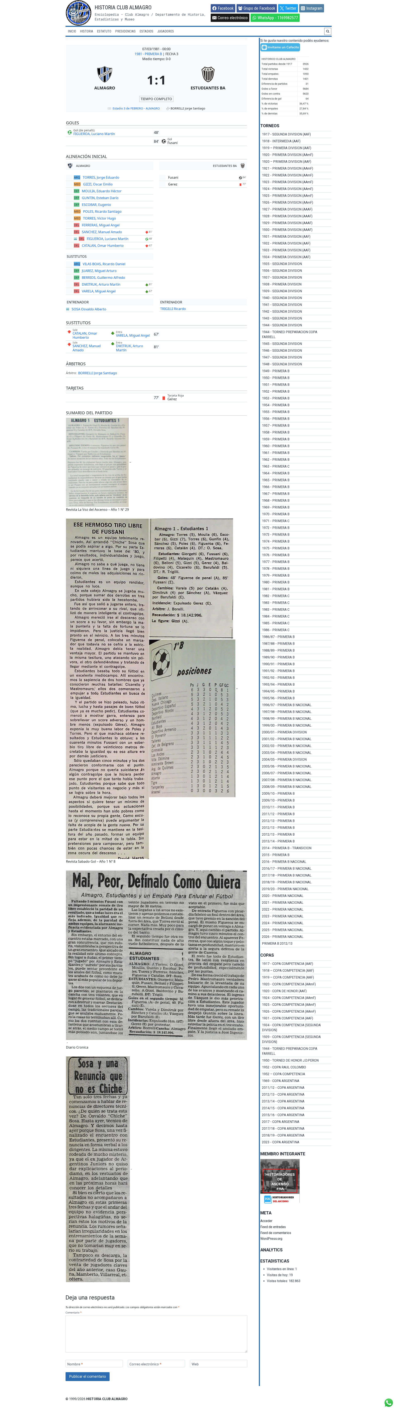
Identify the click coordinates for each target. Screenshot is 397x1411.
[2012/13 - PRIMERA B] (295, 821)
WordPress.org (271, 1239)
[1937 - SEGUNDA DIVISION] (295, 277)
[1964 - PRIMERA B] (295, 473)
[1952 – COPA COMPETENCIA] (295, 1074)
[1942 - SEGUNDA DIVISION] (295, 311)
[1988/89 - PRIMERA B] (295, 650)
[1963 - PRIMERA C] (295, 466)
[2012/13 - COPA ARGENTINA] (295, 1094)
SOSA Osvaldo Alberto (89, 309)
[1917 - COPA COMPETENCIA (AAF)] (295, 964)
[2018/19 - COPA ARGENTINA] (295, 1135)
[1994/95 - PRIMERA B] (295, 691)
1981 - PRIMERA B (149, 54)
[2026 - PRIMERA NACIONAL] (295, 937)
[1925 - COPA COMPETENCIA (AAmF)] (295, 1004)
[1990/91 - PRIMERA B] (295, 664)
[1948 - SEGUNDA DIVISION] (295, 364)
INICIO (72, 31)
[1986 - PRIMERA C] (295, 630)
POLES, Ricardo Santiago (102, 211)
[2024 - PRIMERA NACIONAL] (295, 923)
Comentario (73, 1312)
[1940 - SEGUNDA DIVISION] (295, 298)
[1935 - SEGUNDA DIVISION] (295, 264)
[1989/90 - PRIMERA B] (295, 657)
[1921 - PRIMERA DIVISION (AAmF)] (295, 168)
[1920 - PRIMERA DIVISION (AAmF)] (295, 155)
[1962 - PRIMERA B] (295, 459)
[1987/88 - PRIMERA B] (295, 643)
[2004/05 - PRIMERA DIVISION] (295, 759)
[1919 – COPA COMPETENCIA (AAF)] (295, 977)
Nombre (75, 1364)
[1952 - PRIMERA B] (295, 391)
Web (195, 1364)
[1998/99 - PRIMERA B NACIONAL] (295, 718)
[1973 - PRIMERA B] (295, 534)
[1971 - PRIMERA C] (295, 521)
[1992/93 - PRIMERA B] (295, 678)
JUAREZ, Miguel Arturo (99, 270)
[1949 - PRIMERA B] (295, 371)
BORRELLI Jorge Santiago (97, 373)
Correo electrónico (145, 1364)
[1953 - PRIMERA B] (295, 398)
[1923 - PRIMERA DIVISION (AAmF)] (295, 182)
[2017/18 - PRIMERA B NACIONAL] (295, 875)
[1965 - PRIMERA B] (295, 480)
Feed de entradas (273, 1227)
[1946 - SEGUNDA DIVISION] (295, 350)
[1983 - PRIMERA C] (295, 603)
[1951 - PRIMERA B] (295, 384)
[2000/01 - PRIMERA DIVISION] (295, 732)
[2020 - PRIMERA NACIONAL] (295, 896)
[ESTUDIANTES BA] (208, 79)
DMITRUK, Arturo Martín (101, 284)
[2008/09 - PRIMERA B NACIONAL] (295, 787)
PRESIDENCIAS (125, 31)
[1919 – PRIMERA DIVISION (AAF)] (295, 148)
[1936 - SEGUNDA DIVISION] (295, 270)
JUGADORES (165, 31)
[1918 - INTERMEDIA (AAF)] (295, 141)
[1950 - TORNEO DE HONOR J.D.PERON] (295, 1060)
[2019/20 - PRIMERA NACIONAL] (295, 889)
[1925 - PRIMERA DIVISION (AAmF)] (295, 195)
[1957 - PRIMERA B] (295, 425)
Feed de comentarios (275, 1233)
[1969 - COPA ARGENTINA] (295, 1081)
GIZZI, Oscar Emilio (98, 184)
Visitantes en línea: (281, 1269)
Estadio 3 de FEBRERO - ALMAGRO (136, 108)
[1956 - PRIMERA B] (295, 419)
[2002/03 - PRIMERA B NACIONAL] (295, 746)
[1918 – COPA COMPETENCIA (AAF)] (295, 970)
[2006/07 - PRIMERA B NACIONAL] (295, 773)
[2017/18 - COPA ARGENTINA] (295, 1128)
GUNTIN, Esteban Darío (100, 198)
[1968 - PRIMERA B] (295, 500)
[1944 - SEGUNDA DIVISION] (295, 325)
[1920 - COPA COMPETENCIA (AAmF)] (295, 984)
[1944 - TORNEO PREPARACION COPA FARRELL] (295, 334)
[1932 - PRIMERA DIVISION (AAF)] (295, 243)
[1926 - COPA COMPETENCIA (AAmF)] (295, 1011)
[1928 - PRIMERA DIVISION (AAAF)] (295, 216)
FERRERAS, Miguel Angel (101, 225)
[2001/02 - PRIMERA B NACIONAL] (295, 739)
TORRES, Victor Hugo (99, 218)
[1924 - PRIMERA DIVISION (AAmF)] (295, 189)
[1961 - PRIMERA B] (295, 453)
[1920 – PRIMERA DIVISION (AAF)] (295, 161)
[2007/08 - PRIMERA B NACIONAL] (295, 780)
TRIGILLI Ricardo (173, 308)
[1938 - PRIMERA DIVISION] (295, 284)
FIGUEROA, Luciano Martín (94, 134)
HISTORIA (86, 31)
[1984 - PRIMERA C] (295, 616)
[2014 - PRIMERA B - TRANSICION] (295, 848)
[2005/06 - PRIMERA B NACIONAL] (295, 766)
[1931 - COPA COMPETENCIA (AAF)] (295, 1018)
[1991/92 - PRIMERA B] (295, 671)
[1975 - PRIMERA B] (295, 548)
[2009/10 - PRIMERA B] (295, 793)
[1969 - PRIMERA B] (295, 507)
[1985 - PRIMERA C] (295, 623)
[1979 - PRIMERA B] (295, 575)
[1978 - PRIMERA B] (295, 568)
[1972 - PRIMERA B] (295, 528)
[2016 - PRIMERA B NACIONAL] (295, 862)
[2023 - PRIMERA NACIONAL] (295, 916)
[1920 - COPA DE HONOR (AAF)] (295, 991)
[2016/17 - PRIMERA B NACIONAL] (295, 868)
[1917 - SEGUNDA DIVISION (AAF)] (295, 134)
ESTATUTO (104, 31)
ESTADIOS (146, 31)
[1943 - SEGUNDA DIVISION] (295, 318)
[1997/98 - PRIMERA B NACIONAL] (295, 712)
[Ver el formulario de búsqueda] (327, 31)
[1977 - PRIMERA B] (295, 562)
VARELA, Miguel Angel (99, 291)
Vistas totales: (278, 1281)
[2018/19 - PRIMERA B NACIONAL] (295, 882)
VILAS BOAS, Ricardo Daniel (104, 264)
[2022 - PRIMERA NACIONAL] (295, 909)
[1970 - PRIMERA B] (295, 514)
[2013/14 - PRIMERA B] (295, 841)
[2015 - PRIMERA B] (295, 855)
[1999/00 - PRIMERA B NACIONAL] (295, 725)
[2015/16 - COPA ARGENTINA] (295, 1115)
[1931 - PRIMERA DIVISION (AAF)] (295, 236)
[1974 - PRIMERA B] (295, 541)
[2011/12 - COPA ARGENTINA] (295, 1087)
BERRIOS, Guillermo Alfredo (103, 277)
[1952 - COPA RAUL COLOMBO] (295, 1067)
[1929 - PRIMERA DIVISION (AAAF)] (295, 223)
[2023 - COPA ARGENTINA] (295, 1142)
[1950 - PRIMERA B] (295, 378)
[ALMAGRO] (105, 79)
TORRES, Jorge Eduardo (101, 177)
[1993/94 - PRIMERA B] (295, 684)
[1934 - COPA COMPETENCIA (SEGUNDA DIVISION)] (295, 1027)
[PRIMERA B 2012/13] (295, 943)
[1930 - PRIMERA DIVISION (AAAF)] (295, 230)
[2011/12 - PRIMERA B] (295, 814)
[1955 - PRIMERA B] (295, 412)
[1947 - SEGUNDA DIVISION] (295, 357)
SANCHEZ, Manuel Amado (102, 232)
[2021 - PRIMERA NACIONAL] (295, 902)
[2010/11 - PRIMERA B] (295, 807)
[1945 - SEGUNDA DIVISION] (295, 344)
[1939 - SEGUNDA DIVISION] (295, 291)
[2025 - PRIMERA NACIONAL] (295, 930)
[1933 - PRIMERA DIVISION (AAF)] (295, 250)
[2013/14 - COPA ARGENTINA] (295, 1101)
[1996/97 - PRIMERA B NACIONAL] (295, 705)
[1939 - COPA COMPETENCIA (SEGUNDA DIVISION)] (295, 1039)
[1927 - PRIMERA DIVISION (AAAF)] (295, 209)
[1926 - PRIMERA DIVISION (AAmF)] (295, 202)
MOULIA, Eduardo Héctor (102, 191)
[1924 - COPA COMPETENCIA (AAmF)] (295, 998)
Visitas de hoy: (278, 1275)
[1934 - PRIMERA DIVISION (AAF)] (295, 257)
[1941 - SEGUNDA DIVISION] (295, 305)
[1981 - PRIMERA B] (295, 589)
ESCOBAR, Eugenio (96, 204)
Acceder (266, 1221)
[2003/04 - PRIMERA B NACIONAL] (295, 752)
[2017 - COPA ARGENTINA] (295, 1122)
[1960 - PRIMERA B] (295, 446)
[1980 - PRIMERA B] (295, 582)
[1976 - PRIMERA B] (295, 555)
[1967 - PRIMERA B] (295, 494)
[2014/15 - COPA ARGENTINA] (295, 1108)
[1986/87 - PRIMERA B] (295, 637)
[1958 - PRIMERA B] (295, 432)
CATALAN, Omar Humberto (103, 245)
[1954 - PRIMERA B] (295, 405)
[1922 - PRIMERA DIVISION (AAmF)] (295, 175)
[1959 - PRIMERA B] (295, 439)
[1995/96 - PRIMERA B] (295, 698)
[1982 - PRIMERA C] (295, 596)
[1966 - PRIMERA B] (295, 487)
